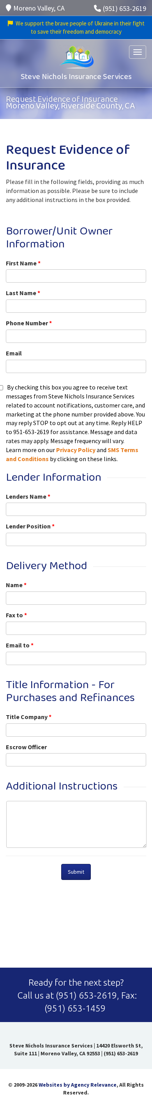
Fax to (16, 615)
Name (16, 585)
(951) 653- (76, 995)
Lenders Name (28, 496)
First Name (23, 263)
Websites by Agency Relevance (78, 1084)
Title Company (28, 717)
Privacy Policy (75, 450)
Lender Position (30, 526)
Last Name (23, 293)
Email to (20, 645)
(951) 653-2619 (124, 8)
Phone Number (29, 323)
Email (14, 353)
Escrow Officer (26, 747)
